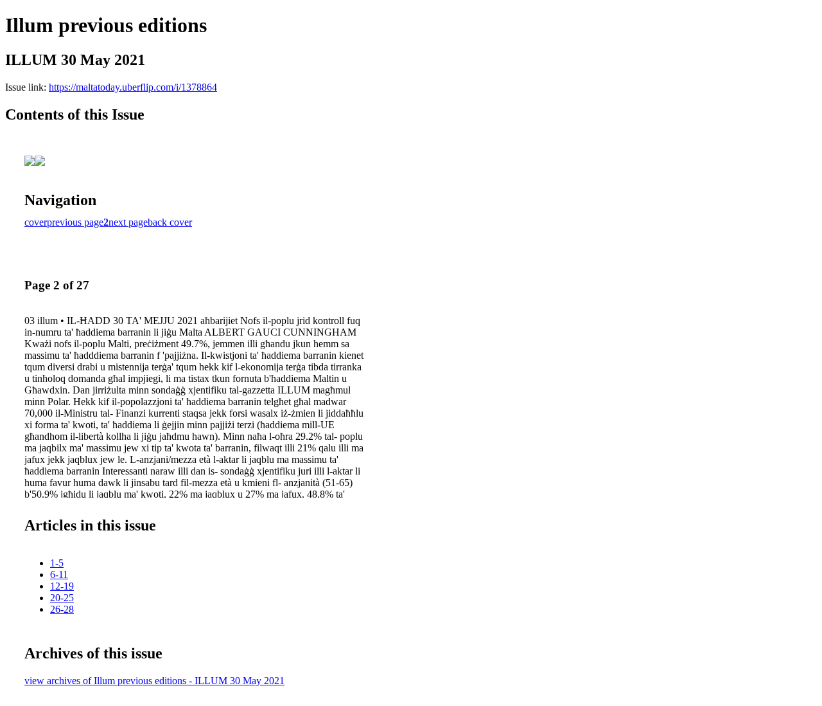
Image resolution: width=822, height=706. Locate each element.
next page (128, 222)
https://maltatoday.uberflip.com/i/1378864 (133, 87)
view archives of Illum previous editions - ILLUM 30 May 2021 (154, 680)
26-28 (62, 609)
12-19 (62, 586)
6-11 (59, 574)
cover (35, 222)
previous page (75, 222)
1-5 (57, 562)
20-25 (62, 597)
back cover (170, 222)
